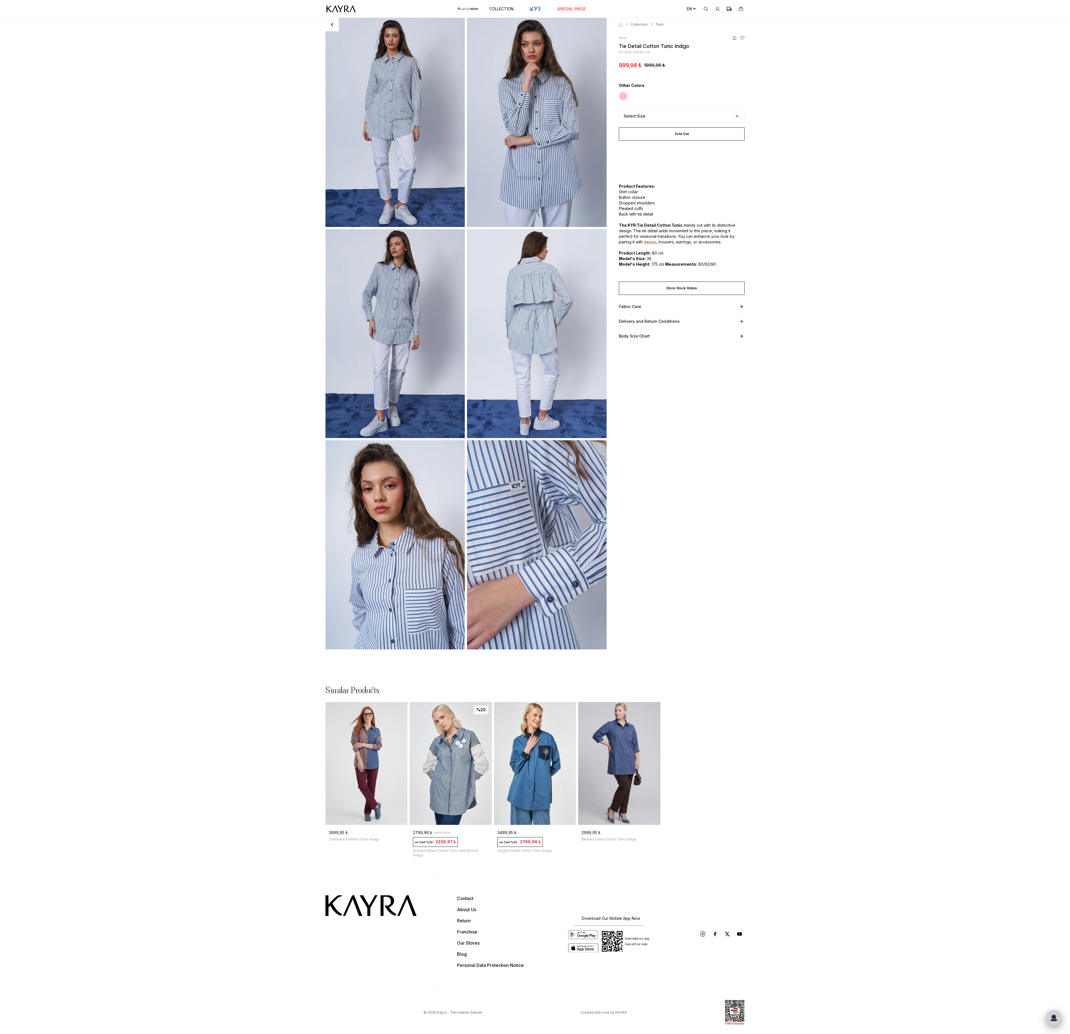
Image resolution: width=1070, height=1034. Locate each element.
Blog (462, 954)
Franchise (467, 932)
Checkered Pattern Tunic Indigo (354, 839)
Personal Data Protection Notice (490, 965)
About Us (466, 909)
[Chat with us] (1054, 1018)
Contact (465, 898)
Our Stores (468, 943)
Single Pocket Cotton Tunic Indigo (524, 851)
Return (464, 920)
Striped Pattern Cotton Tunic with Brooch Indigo (445, 853)
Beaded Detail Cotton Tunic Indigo (609, 839)
